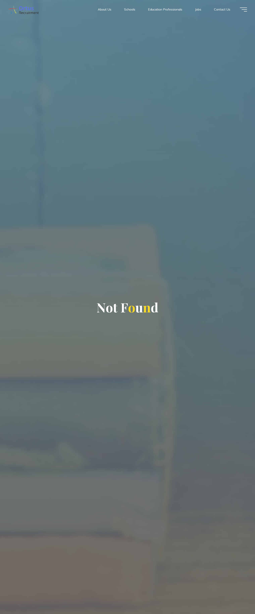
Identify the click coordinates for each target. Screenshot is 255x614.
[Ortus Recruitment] (23, 9)
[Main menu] (243, 10)
